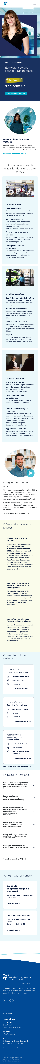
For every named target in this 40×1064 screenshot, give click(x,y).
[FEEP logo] (17, 979)
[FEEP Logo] (5, 3)
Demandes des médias (11, 1048)
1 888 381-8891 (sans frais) (12, 1027)
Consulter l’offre (21, 689)
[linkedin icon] (14, 1000)
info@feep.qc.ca (9, 1034)
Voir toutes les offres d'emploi (15, 766)
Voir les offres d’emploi (16, 93)
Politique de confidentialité (10, 1059)
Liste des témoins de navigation (11, 1061)
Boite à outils (7, 1013)
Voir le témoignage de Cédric (15, 513)
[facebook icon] (5, 1000)
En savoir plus (13, 904)
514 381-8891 (7, 1025)
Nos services (7, 1010)
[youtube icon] (9, 1000)
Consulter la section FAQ (13, 859)
